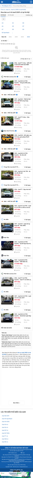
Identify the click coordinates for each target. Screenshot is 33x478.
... (12, 32)
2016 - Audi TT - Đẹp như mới (22, 189)
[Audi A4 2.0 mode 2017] (7, 299)
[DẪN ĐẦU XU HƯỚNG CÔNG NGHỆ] (7, 263)
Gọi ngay (28, 77)
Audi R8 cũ (5, 442)
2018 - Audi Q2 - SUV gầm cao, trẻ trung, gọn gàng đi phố (23, 136)
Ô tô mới (11, 15)
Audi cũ (8, 9)
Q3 (23, 29)
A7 (2, 29)
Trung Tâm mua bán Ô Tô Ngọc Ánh (12, 167)
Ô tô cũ (3, 9)
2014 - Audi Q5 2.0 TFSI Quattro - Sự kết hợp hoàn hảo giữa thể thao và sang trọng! (22, 243)
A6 (2, 26)
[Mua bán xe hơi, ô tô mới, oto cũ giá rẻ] (16, 2)
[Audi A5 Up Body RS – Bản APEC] (7, 227)
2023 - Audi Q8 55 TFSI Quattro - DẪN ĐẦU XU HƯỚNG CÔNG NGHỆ (20, 261)
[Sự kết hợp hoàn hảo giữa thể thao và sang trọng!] (7, 245)
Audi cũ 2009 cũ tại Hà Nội (18, 9)
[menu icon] (2, 2)
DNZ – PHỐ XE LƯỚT (10, 95)
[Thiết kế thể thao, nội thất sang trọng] (7, 102)
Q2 (13, 29)
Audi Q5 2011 (5, 416)
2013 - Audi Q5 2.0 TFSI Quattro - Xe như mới (20, 154)
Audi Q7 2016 (5, 433)
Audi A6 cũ (5, 427)
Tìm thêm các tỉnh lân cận (6, 44)
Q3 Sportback (5, 32)
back (4, 19)
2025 (16, 37)
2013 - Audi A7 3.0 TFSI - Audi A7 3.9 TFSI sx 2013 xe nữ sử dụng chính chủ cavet (22, 207)
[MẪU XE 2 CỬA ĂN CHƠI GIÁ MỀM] (7, 66)
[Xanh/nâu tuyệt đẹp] (7, 317)
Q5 (23, 23)
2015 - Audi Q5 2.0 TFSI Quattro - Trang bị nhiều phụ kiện (22, 82)
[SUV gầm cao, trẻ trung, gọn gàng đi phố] (7, 139)
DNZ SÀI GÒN (8, 328)
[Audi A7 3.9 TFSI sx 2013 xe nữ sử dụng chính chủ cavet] (7, 209)
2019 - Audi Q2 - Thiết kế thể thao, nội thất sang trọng (22, 100)
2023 (28, 37)
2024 (22, 37)
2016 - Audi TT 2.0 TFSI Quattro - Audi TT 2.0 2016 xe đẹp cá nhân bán (22, 279)
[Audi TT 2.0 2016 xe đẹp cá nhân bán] (7, 281)
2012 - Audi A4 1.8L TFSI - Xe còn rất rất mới (22, 172)
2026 (10, 37)
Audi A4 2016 (5, 421)
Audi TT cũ (5, 436)
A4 (2, 23)
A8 (13, 26)
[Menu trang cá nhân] (31, 2)
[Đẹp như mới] (7, 193)
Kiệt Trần (6, 237)
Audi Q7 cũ (5, 430)
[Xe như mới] (7, 157)
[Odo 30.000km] (7, 121)
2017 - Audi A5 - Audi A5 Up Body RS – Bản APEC (22, 224)
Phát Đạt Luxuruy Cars (10, 76)
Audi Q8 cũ (5, 439)
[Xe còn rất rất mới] (7, 175)
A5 (13, 23)
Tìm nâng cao (5, 5)
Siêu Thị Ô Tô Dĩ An (9, 131)
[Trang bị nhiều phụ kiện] (7, 84)
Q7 (23, 26)
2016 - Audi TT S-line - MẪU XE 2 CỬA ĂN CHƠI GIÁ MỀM (23, 63)
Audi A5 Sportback (7, 418)
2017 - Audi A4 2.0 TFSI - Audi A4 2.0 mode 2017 (22, 297)
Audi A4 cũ (5, 424)
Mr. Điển (6, 219)
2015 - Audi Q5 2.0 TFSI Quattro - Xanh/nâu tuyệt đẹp (22, 315)
